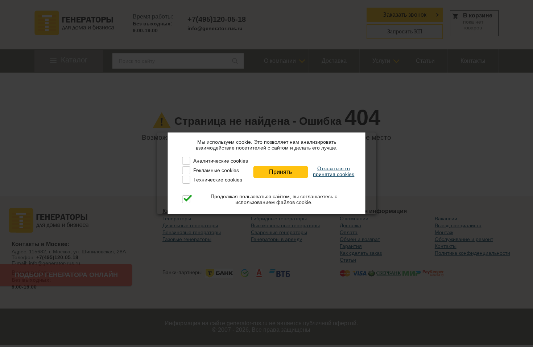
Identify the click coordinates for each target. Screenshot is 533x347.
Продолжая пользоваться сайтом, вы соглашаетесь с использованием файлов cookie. (274, 199)
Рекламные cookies (216, 170)
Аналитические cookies (220, 161)
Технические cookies (217, 180)
